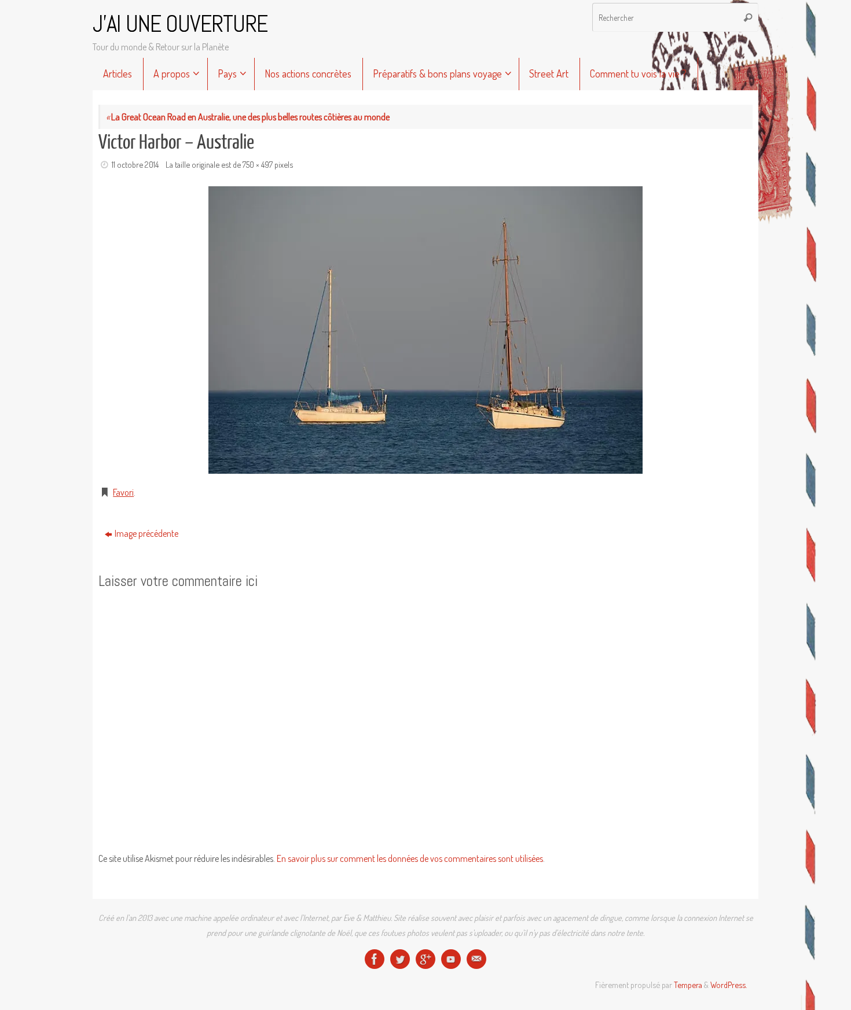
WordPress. (728, 984)
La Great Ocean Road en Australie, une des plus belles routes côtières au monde (248, 117)
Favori (123, 492)
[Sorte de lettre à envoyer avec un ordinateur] (476, 959)
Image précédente (146, 533)
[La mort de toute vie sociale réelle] (374, 959)
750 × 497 (258, 164)
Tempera (688, 984)
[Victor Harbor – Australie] (425, 330)
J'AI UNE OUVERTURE (180, 24)
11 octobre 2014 (135, 164)
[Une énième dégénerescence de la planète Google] (425, 959)
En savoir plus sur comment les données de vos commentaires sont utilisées (410, 858)
